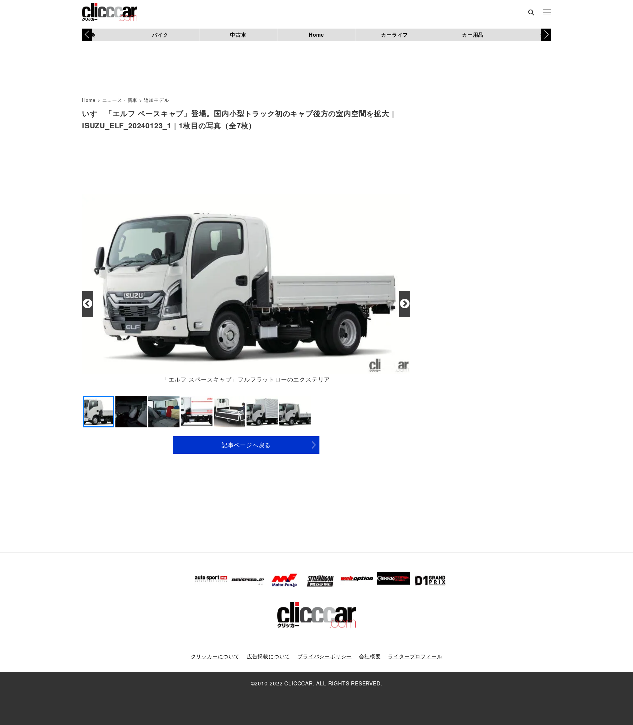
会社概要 (370, 656)
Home (316, 34)
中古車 (238, 34)
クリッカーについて (215, 656)
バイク (160, 34)
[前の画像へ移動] (87, 304)
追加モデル (156, 99)
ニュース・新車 (120, 99)
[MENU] (547, 12)
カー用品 (473, 34)
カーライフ (394, 34)
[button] (546, 34)
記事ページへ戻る (246, 445)
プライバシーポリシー (324, 656)
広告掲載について (268, 656)
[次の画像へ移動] (404, 304)
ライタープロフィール (415, 656)
